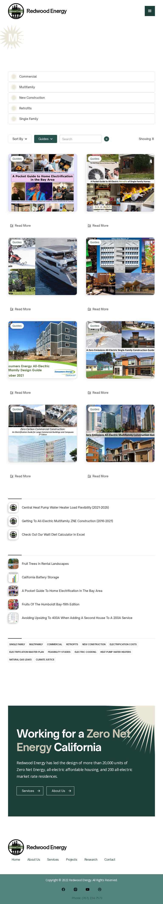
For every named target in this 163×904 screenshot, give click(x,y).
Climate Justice (45, 659)
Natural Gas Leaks (20, 659)
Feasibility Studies (59, 652)
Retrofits (72, 644)
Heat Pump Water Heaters (115, 652)
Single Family (17, 644)
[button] (150, 11)
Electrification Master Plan (26, 652)
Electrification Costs (123, 644)
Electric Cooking (85, 652)
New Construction (93, 644)
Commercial (54, 644)
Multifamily (36, 644)
